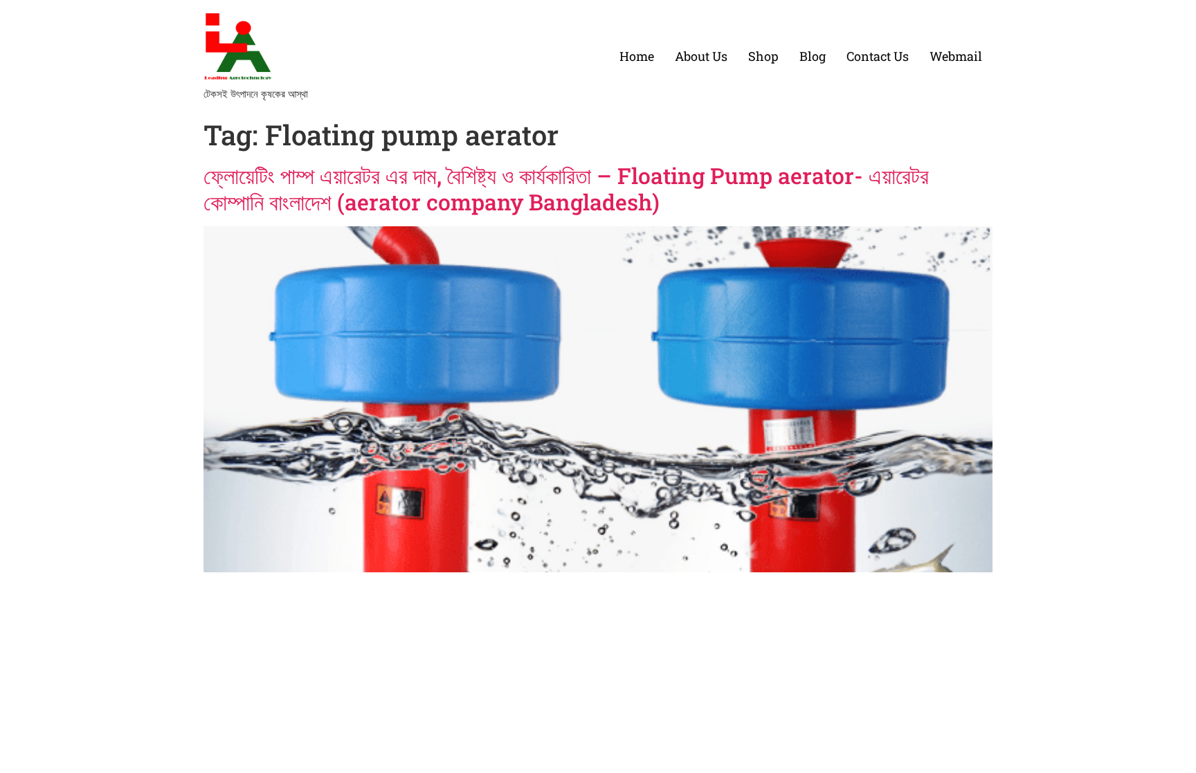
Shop (763, 56)
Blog (812, 56)
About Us (701, 56)
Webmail (956, 56)
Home (636, 56)
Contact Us (877, 56)
